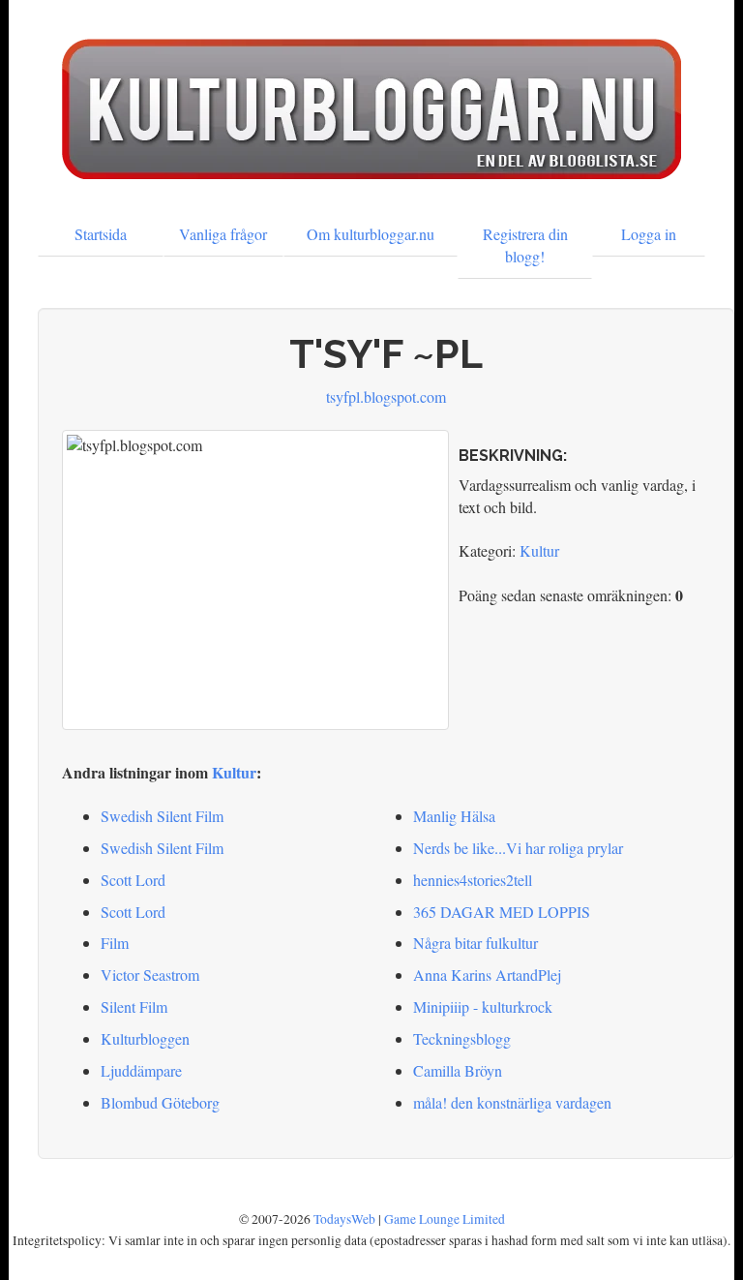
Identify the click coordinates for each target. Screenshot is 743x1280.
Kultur (539, 550)
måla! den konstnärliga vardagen (512, 1102)
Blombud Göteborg (160, 1102)
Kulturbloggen (145, 1038)
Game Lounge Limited (444, 1219)
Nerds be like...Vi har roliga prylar (518, 848)
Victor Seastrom (150, 974)
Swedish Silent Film (162, 816)
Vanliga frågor (223, 234)
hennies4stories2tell (472, 879)
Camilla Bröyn (457, 1070)
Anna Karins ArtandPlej (487, 974)
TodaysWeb (344, 1219)
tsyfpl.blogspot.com (386, 396)
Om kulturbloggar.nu (370, 234)
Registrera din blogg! (525, 245)
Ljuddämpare (141, 1070)
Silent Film (134, 1006)
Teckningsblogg (462, 1038)
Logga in (648, 234)
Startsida (100, 234)
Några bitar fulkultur (475, 942)
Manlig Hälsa (454, 816)
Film (115, 942)
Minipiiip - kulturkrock (482, 1006)
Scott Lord (133, 879)
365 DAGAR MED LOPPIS (501, 911)
